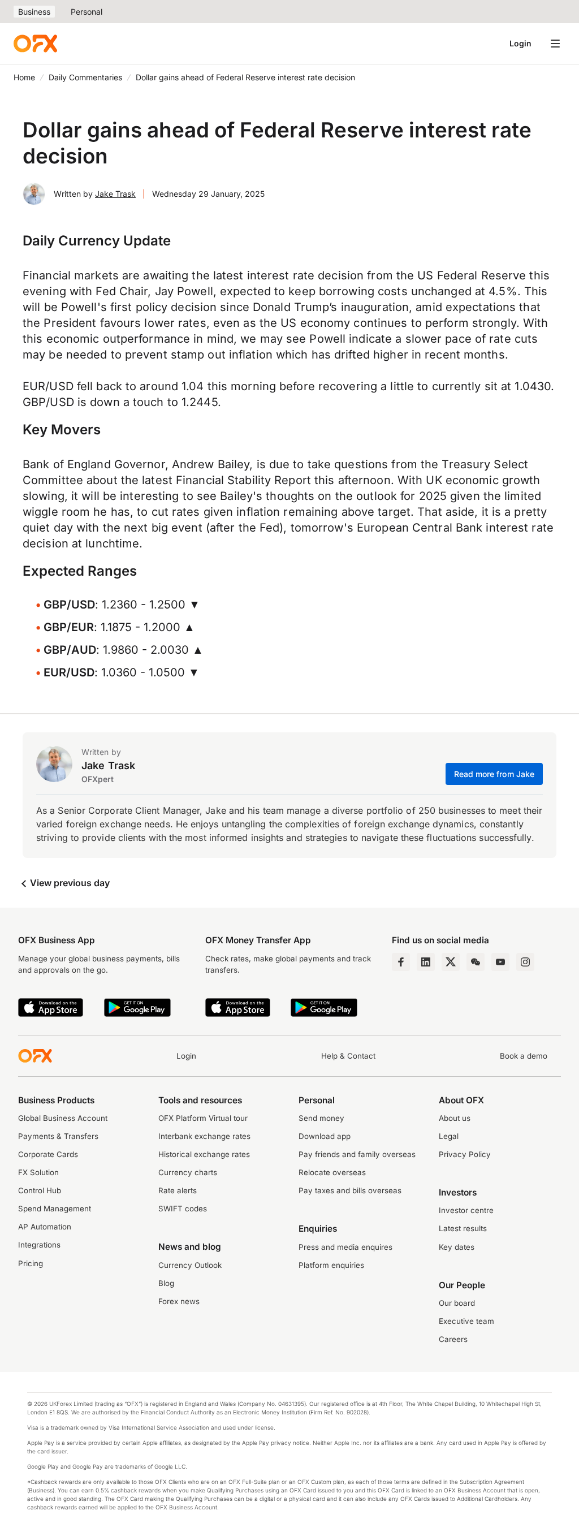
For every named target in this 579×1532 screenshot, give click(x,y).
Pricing (30, 1263)
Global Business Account (62, 1118)
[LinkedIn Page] (426, 962)
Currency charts (187, 1172)
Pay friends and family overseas (357, 1154)
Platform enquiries (331, 1265)
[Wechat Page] (475, 962)
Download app (325, 1136)
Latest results (463, 1228)
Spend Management (54, 1208)
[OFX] (35, 43)
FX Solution (38, 1172)
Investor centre (466, 1210)
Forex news (179, 1301)
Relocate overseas (332, 1172)
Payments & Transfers (58, 1136)
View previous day (69, 882)
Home (24, 77)
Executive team (466, 1321)
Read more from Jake (494, 774)
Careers (453, 1339)
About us (454, 1118)
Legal (449, 1136)
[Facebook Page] (401, 962)
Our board (457, 1302)
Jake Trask (115, 193)
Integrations (39, 1244)
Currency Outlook (190, 1265)
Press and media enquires (345, 1247)
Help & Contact (348, 1055)
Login (520, 43)
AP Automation (44, 1226)
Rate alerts (177, 1190)
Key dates (456, 1247)
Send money (321, 1118)
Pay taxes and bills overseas (350, 1190)
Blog (166, 1283)
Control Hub (39, 1190)
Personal (86, 11)
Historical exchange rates (204, 1154)
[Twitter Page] (451, 962)
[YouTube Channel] (500, 962)
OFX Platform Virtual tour (203, 1118)
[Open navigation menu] (555, 43)
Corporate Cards (48, 1154)
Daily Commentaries (85, 77)
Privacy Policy (465, 1154)
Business (34, 11)
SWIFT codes (182, 1208)
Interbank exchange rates (204, 1136)
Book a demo (523, 1055)
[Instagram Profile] (525, 962)
